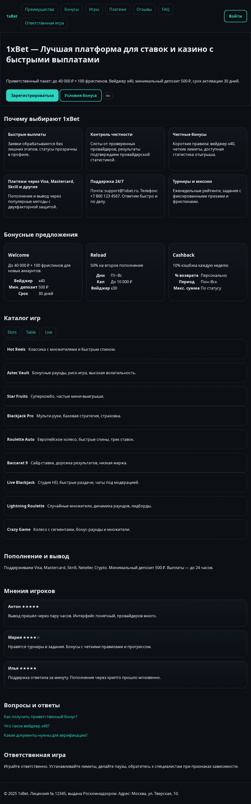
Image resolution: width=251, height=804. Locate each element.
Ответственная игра (44, 23)
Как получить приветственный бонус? (40, 716)
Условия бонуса (80, 95)
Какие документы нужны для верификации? (46, 735)
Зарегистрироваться (32, 95)
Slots (12, 332)
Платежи (117, 9)
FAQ (166, 9)
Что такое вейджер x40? (27, 726)
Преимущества (39, 9)
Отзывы (144, 9)
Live (48, 332)
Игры (94, 9)
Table (31, 332)
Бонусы (71, 9)
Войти (235, 16)
